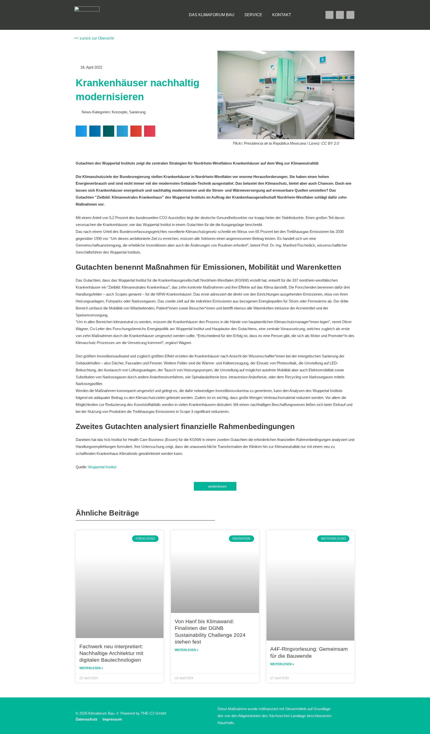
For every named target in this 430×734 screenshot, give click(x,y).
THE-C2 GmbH (153, 713)
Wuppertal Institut (102, 467)
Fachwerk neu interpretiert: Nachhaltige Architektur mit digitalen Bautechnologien (111, 653)
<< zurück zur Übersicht (93, 38)
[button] (306, 15)
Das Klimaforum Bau (211, 15)
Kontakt (281, 15)
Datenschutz (87, 719)
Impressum (112, 719)
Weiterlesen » (91, 668)
